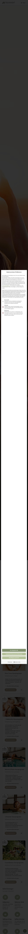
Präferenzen (10, 662)
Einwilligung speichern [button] (14, 657)
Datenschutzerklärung (6, 285)
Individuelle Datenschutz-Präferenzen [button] (14, 654)
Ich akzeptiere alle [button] (14, 650)
